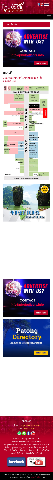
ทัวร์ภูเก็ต (13, 450)
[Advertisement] (26, 250)
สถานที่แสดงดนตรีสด (20, 442)
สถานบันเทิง (36, 442)
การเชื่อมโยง (44, 450)
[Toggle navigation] (49, 16)
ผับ (39, 439)
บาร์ (23, 439)
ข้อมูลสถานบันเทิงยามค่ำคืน (15, 444)
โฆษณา (23, 450)
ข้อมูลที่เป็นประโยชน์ (33, 453)
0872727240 (29, 429)
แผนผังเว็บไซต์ (17, 453)
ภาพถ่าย (45, 444)
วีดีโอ (7, 447)
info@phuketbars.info (29, 425)
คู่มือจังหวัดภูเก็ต (18, 447)
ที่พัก (5, 450)
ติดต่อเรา (32, 450)
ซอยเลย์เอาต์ (34, 444)
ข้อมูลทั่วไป (43, 447)
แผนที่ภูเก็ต (12, 24)
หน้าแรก (16, 439)
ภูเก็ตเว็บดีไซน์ (36, 477)
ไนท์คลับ (31, 439)
